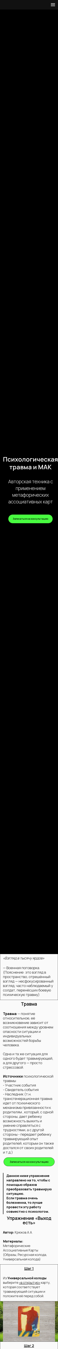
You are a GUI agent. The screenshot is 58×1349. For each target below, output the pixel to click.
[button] (30, 518)
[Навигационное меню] (53, 4)
